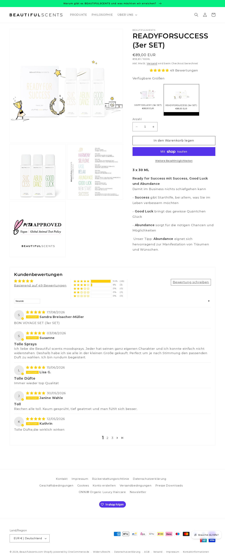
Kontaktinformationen (196, 551)
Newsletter (138, 492)
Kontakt (62, 478)
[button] (127, 15)
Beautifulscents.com (31, 551)
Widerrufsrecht (101, 551)
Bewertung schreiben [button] (191, 282)
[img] (36, 312)
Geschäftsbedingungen (56, 485)
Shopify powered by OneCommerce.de (66, 551)
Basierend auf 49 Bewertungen (40, 285)
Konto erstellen (104, 485)
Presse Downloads (169, 485)
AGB (146, 551)
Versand (152, 63)
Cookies (83, 485)
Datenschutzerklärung (149, 478)
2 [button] (108, 438)
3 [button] (112, 438)
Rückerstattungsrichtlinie (110, 478)
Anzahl (137, 119)
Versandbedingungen (136, 485)
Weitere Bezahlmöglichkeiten (173, 160)
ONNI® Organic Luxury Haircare (102, 492)
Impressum (80, 478)
